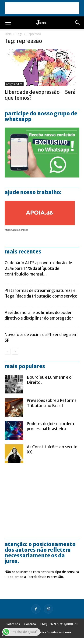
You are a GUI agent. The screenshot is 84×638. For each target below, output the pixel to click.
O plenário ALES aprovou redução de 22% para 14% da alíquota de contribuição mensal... (38, 268)
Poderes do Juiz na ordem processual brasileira (50, 426)
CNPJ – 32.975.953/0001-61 (59, 624)
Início (8, 34)
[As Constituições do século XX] (14, 453)
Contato (30, 624)
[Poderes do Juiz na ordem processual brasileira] (14, 430)
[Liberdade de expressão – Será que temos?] (42, 67)
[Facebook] (36, 609)
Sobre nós (13, 624)
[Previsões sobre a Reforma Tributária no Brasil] (14, 407)
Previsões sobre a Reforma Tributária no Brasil (52, 403)
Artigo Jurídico (14, 84)
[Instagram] (48, 609)
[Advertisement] (42, 8)
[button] (77, 22)
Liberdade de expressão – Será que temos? (40, 95)
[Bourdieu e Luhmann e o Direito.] (14, 384)
